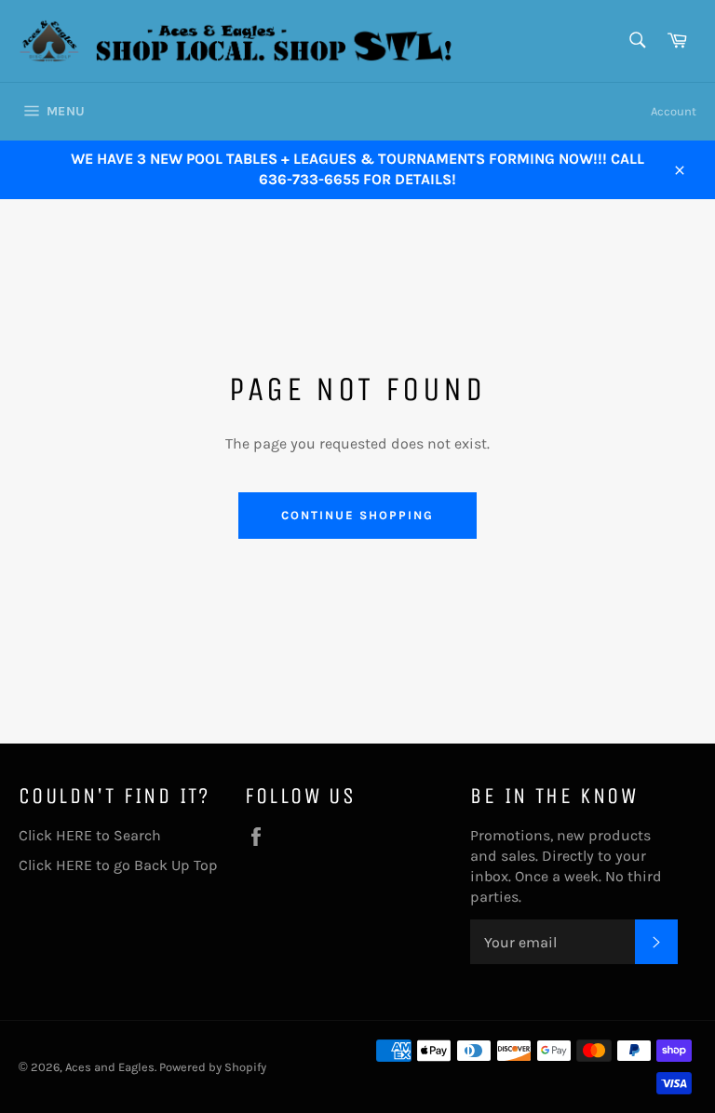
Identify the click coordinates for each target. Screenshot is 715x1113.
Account (673, 111)
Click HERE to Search (90, 835)
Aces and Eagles (110, 1067)
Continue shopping (357, 515)
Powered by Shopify (212, 1067)
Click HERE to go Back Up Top (118, 865)
